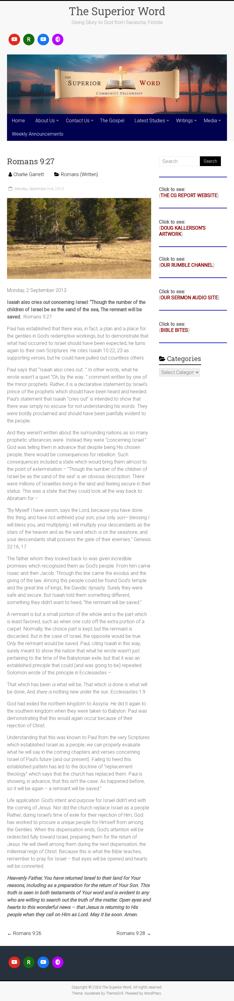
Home (18, 120)
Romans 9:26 (24, 933)
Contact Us (78, 120)
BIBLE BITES (174, 330)
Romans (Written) (79, 174)
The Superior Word (117, 11)
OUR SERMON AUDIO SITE (189, 298)
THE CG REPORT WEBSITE (189, 195)
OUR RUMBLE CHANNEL (187, 265)
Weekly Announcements (37, 134)
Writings (184, 120)
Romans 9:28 (134, 933)
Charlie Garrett (28, 174)
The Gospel (112, 120)
